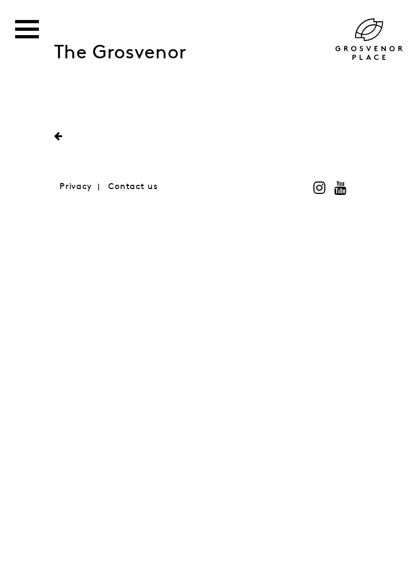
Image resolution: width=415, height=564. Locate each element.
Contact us (133, 187)
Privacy (75, 187)
